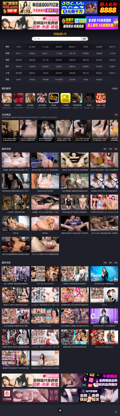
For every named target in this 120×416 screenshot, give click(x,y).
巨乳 (110, 149)
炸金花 (85, 47)
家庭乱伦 (32, 73)
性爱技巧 (112, 73)
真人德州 (32, 47)
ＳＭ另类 (112, 53)
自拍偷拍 (32, 53)
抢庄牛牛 (112, 47)
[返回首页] (116, 412)
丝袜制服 (86, 53)
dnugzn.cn (60, 34)
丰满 (105, 263)
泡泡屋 (85, 80)
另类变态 (112, 60)
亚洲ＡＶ (19, 53)
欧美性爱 (59, 60)
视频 (7, 53)
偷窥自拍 (19, 66)
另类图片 (112, 66)
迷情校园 (72, 73)
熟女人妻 (72, 53)
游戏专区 (59, 47)
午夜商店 (32, 80)
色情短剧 (99, 80)
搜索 (84, 39)
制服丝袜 (72, 60)
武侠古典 (59, 73)
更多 (116, 149)
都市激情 (19, 73)
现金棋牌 (99, 47)
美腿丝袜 (72, 66)
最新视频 (6, 148)
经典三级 (86, 60)
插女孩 (18, 80)
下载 (116, 115)
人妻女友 (45, 73)
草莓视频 (45, 80)
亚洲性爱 (19, 60)
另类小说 (86, 73)
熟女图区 (99, 66)
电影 (7, 60)
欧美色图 (45, 66)
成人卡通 (45, 60)
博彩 (7, 47)
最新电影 (6, 262)
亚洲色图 (32, 66)
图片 (7, 66)
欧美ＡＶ (45, 53)
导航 (7, 79)
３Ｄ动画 (59, 53)
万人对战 (45, 47)
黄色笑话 (99, 73)
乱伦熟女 (99, 60)
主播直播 (99, 53)
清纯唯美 (86, 66)
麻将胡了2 (72, 47)
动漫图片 (59, 66)
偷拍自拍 (32, 60)
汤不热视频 (59, 80)
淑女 (110, 263)
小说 (7, 73)
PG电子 (18, 47)
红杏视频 (72, 80)
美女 (105, 149)
